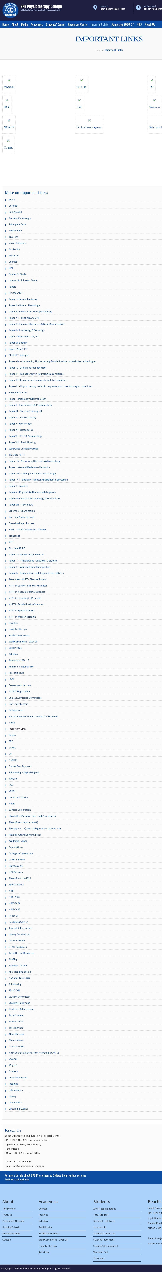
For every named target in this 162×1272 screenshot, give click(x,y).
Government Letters (20, 685)
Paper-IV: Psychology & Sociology (27, 330)
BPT (11, 268)
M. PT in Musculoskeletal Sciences (27, 591)
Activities (14, 255)
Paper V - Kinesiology (20, 423)
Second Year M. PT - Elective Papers (27, 579)
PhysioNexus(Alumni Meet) (23, 822)
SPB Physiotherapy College (34, 1268)
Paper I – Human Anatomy (23, 299)
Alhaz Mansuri (16, 1034)
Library (12, 1096)
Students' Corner (18, 965)
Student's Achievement (21, 1009)
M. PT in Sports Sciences (22, 610)
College (13, 205)
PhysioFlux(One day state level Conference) (32, 816)
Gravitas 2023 (16, 865)
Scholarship (15, 984)
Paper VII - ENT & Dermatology (25, 436)
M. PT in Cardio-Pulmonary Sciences (28, 585)
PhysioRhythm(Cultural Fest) (25, 834)
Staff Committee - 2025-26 (23, 641)
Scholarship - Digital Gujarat (24, 772)
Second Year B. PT (18, 392)
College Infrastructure (21, 853)
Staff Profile (15, 647)
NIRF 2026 (14, 897)
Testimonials (16, 1027)
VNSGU (12, 791)
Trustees (13, 236)
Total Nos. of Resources (21, 953)
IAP (10, 753)
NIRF (139, 24)
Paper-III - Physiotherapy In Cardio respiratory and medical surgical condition (50, 386)
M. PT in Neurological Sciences (25, 598)
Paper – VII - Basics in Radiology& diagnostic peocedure (38, 479)
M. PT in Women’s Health (22, 616)
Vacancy (13, 1058)
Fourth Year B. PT (18, 349)
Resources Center (78, 24)
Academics (37, 24)
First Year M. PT (17, 548)
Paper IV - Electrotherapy (22, 417)
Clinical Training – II (19, 355)
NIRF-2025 (14, 909)
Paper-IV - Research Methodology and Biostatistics (36, 573)
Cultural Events (17, 859)
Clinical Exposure (18, 1077)
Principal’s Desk (10, 1227)
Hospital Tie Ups (18, 629)
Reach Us (150, 24)
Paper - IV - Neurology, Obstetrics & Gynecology (34, 460)
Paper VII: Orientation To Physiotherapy (30, 311)
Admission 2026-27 (123, 24)
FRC (11, 741)
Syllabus (13, 654)
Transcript (14, 535)
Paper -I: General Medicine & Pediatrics (29, 467)
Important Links (100, 24)
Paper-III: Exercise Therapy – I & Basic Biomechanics (37, 324)
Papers (12, 286)
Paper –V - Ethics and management (28, 367)
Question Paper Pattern (21, 523)
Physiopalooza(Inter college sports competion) (35, 828)
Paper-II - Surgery (18, 485)
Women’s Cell (100, 1252)
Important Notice (18, 797)
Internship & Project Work (23, 280)
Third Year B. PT (17, 454)
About (15, 24)
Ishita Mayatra (16, 1046)
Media (24, 24)
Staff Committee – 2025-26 (53, 1239)
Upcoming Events (18, 1108)
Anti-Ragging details (20, 971)
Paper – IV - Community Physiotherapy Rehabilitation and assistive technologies (52, 361)
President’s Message (13, 1220)
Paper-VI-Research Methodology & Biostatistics (34, 498)
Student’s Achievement (105, 1245)
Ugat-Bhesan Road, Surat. (113, 9)
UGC (11, 784)
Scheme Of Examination (22, 510)
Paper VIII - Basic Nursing (22, 442)
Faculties (13, 1083)
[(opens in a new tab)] (9, 79)
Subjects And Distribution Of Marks (27, 529)
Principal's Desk (17, 224)
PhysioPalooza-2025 (20, 878)
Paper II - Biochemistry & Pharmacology (30, 404)
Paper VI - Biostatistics (21, 429)
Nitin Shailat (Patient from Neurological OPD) (34, 1052)
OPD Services (16, 872)
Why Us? (13, 1065)
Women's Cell (16, 1021)
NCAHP (13, 759)
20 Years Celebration (20, 809)
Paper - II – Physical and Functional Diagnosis (33, 560)
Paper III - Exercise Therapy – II (25, 411)
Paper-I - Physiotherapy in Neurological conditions (36, 373)
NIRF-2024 (14, 903)
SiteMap (13, 959)
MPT (11, 541)
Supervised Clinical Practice (23, 448)
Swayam (13, 778)
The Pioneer (15, 230)
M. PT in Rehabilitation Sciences (26, 604)
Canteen (13, 1071)
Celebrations (16, 847)
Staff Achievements (19, 635)
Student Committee (20, 996)
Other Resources (18, 946)
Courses (13, 261)
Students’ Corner (55, 24)
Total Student (16, 1015)
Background (15, 211)
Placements (15, 1102)
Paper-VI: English (18, 342)
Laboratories (16, 1090)
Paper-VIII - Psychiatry (21, 504)
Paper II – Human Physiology (24, 305)
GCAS (11, 678)
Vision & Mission (17, 243)
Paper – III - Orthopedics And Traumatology (32, 473)
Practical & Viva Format (21, 517)
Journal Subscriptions (20, 928)
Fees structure (16, 672)
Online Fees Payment (20, 766)
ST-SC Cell (14, 990)
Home (5, 24)
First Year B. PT (17, 292)
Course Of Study (17, 274)
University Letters (18, 703)
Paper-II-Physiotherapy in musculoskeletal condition (37, 380)
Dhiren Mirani (16, 1040)
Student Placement (19, 1002)
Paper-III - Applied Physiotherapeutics (29, 566)
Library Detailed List (20, 934)
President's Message (20, 218)
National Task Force (19, 977)
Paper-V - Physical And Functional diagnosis (32, 492)
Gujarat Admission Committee (25, 697)
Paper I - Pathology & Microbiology (27, 398)
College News (16, 710)
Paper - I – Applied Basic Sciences (26, 554)
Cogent (13, 735)
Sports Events (16, 884)
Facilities (13, 622)
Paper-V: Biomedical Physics (24, 336)
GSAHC (12, 747)
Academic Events (18, 840)
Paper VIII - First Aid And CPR (24, 317)
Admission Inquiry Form (21, 666)
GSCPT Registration (20, 691)
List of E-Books (17, 940)
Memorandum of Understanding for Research (33, 716)
